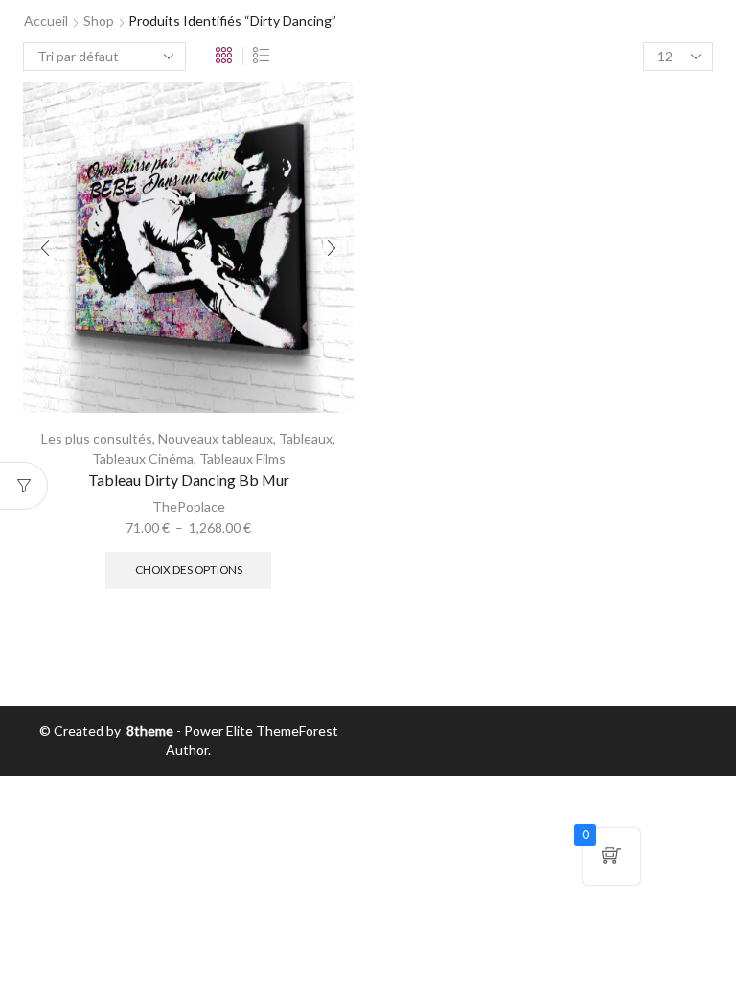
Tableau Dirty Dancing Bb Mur (188, 479)
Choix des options (188, 569)
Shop (98, 20)
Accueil (46, 20)
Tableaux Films (242, 458)
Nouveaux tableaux (215, 438)
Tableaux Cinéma (143, 458)
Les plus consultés (96, 438)
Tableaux (306, 438)
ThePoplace (188, 506)
